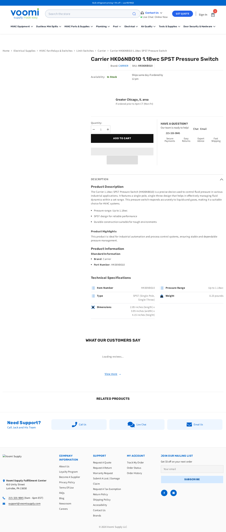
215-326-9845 (173, 133)
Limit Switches (85, 50)
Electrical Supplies (24, 50)
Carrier (102, 50)
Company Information (68, 457)
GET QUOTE (182, 13)
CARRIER (123, 65)
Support (99, 455)
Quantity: (96, 122)
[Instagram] (173, 493)
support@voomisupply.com (24, 503)
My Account (136, 455)
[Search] (136, 14)
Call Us (82, 424)
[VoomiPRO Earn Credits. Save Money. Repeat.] (113, 38)
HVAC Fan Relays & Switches (55, 50)
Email (203, 128)
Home (6, 50)
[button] (122, 160)
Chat (195, 128)
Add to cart (122, 138)
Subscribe (192, 479)
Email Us (198, 424)
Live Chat (141, 424)
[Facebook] (164, 493)
